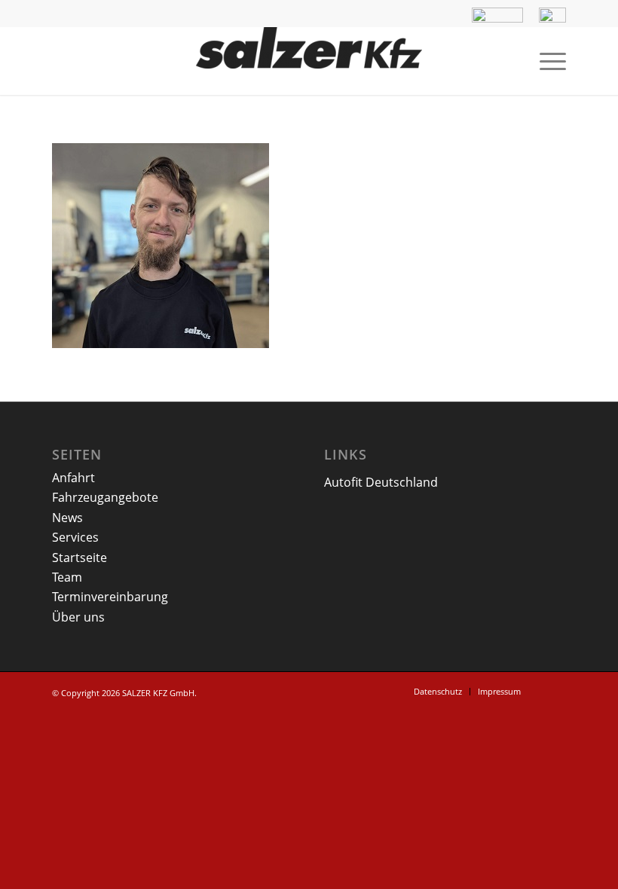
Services (75, 537)
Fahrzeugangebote (105, 497)
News (67, 517)
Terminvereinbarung (110, 596)
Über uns (78, 617)
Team (67, 577)
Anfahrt (73, 477)
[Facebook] (554, 691)
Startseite (79, 557)
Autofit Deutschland (381, 482)
